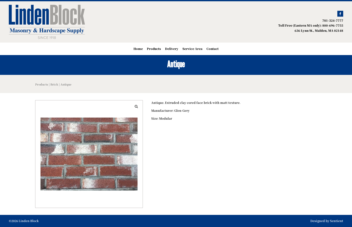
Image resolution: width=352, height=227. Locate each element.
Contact (212, 49)
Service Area (192, 49)
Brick (54, 84)
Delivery (171, 49)
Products (154, 49)
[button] (136, 106)
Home (138, 49)
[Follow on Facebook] (340, 14)
